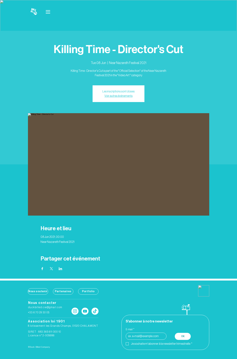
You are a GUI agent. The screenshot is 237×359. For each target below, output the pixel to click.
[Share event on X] (51, 268)
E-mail (130, 329)
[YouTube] (85, 311)
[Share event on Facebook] (42, 268)
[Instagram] (75, 311)
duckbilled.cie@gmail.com (45, 307)
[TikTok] (95, 311)
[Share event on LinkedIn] (60, 268)
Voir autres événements (118, 95)
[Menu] (48, 12)
